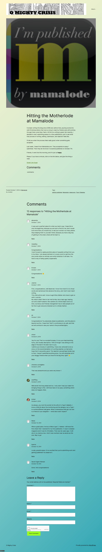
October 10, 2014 (36, 423)
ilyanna (34, 444)
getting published (57, 192)
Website (29, 519)
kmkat (33, 399)
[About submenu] (95, 9)
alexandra (35, 220)
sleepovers (72, 192)
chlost (33, 334)
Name (29, 503)
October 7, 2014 (36, 222)
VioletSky (34, 244)
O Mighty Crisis (11, 545)
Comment (30, 485)
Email (29, 511)
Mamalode (24, 190)
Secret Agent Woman (38, 462)
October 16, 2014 (36, 464)
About (93, 9)
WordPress (92, 545)
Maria (33, 421)
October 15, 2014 (36, 446)
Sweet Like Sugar (32, 162)
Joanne (34, 283)
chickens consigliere (38, 364)
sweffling (34, 380)
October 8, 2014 (36, 336)
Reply (33, 238)
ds (32, 315)
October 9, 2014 (36, 382)
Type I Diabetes (80, 192)
